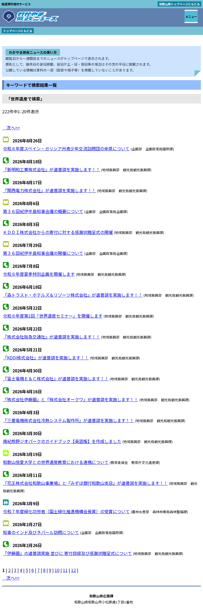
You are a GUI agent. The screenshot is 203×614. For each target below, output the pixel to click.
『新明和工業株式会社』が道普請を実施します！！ (51, 169)
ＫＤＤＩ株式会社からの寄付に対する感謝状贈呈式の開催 (58, 232)
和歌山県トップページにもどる (179, 4)
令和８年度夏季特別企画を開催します (39, 274)
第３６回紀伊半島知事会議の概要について (43, 211)
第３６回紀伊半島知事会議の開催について (43, 253)
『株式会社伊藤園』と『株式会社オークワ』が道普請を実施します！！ (70, 399)
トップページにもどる (17, 31)
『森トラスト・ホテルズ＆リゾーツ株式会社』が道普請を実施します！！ (72, 295)
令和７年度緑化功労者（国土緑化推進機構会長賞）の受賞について (66, 511)
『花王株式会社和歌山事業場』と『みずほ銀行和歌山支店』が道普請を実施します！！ (85, 483)
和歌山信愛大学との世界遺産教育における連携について (56, 462)
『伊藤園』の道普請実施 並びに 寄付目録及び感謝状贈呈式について (67, 553)
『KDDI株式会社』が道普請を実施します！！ (46, 357)
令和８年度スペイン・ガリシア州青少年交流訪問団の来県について (66, 148)
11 (65, 570)
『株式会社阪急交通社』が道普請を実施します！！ (51, 336)
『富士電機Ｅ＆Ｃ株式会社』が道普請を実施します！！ (56, 378)
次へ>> (11, 127)
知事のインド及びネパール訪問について (41, 532)
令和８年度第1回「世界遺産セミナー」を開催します (53, 316)
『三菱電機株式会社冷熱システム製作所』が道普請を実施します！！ (68, 420)
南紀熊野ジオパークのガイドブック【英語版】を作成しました (62, 441)
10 (57, 570)
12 (73, 570)
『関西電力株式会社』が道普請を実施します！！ (49, 190)
